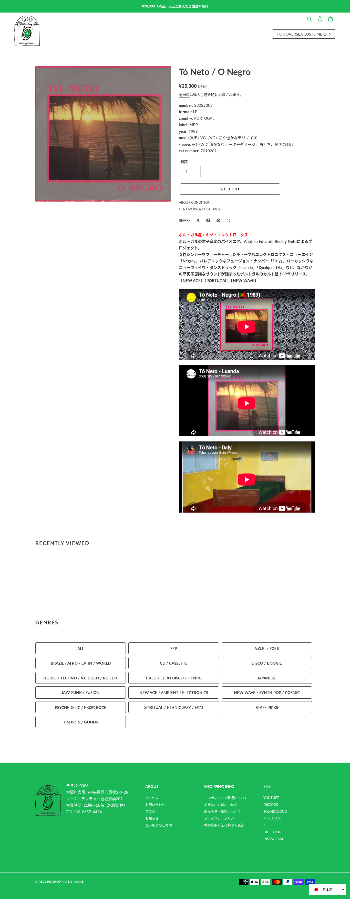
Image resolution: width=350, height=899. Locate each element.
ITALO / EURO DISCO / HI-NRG (174, 677)
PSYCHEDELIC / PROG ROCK (81, 707)
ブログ (150, 811)
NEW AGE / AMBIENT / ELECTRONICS (173, 692)
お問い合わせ (155, 804)
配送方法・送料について (222, 811)
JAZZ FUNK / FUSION (80, 692)
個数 (184, 161)
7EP (173, 648)
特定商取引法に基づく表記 (224, 825)
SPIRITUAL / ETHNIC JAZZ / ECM (173, 707)
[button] (327, 889)
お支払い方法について (221, 804)
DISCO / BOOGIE (267, 663)
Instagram (273, 839)
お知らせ (152, 818)
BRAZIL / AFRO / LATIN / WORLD (81, 663)
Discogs (270, 804)
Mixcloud (272, 818)
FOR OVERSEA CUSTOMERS (200, 209)
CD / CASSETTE (174, 663)
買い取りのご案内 (158, 825)
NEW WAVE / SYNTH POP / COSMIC (267, 692)
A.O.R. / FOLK (266, 648)
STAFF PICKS (267, 707)
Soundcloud (275, 811)
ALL (80, 648)
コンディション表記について (225, 797)
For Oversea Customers (302, 34)
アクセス (151, 797)
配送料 (184, 94)
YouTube (271, 797)
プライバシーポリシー (221, 818)
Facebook (272, 832)
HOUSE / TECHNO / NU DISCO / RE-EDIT (80, 677)
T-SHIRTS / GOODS (81, 721)
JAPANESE (267, 677)
